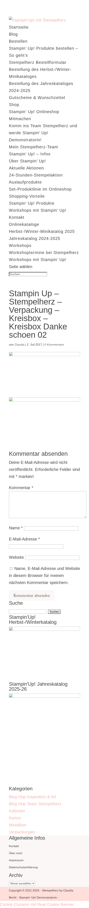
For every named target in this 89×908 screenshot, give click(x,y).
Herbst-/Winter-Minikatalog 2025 (42, 231)
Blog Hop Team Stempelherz (35, 804)
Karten (15, 818)
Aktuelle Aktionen (26, 168)
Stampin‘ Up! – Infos (30, 154)
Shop (14, 104)
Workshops (20, 245)
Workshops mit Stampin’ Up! (37, 210)
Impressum (16, 860)
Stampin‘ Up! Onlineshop (34, 111)
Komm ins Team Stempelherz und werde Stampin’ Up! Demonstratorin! (43, 132)
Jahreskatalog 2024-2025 (34, 238)
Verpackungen (22, 832)
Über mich (15, 853)
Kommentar (21, 487)
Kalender (17, 811)
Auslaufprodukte (25, 182)
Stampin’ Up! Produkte (31, 203)
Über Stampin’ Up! (27, 161)
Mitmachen (20, 118)
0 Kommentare (54, 344)
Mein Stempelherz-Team (33, 147)
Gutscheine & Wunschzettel (37, 97)
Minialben (17, 825)
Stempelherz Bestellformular (37, 62)
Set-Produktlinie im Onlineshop (40, 189)
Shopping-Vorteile (27, 196)
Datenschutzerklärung (23, 867)
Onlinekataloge (24, 224)
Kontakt (16, 217)
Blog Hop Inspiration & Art (32, 796)
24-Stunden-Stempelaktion (36, 175)
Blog (13, 34)
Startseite (19, 27)
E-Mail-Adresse (24, 539)
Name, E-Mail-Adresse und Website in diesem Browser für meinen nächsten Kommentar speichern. (44, 575)
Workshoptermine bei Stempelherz (44, 252)
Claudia (19, 344)
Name (16, 528)
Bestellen (18, 41)
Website (16, 557)
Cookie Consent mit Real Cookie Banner (37, 904)
